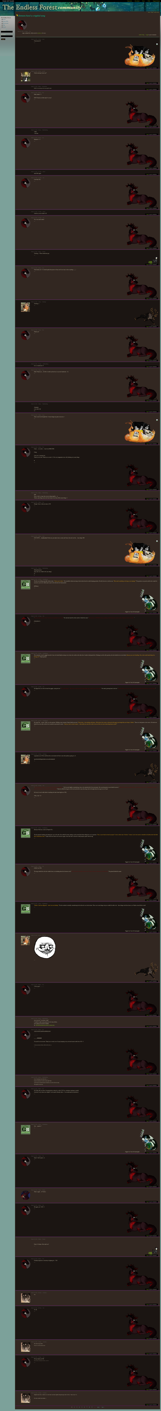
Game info (129, 1)
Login (147, 34)
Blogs (152, 12)
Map (4, 25)
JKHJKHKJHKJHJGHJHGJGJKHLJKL (45, 1025)
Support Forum (156, 1)
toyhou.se (40, 33)
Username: (4, 30)
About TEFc (5, 21)
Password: (3, 34)
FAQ (149, 1)
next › (98, 1407)
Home (4, 19)
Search (4, 27)
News (143, 1)
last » (103, 1407)
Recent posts (5, 23)
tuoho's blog (156, 12)
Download (137, 1)
